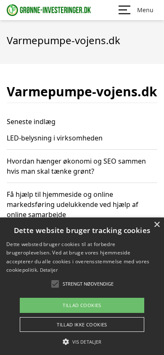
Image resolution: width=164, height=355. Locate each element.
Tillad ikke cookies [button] (82, 324)
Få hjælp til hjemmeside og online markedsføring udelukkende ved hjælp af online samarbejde (72, 204)
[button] (82, 341)
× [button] (156, 225)
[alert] (82, 286)
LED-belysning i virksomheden (55, 138)
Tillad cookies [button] (82, 305)
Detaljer (49, 270)
